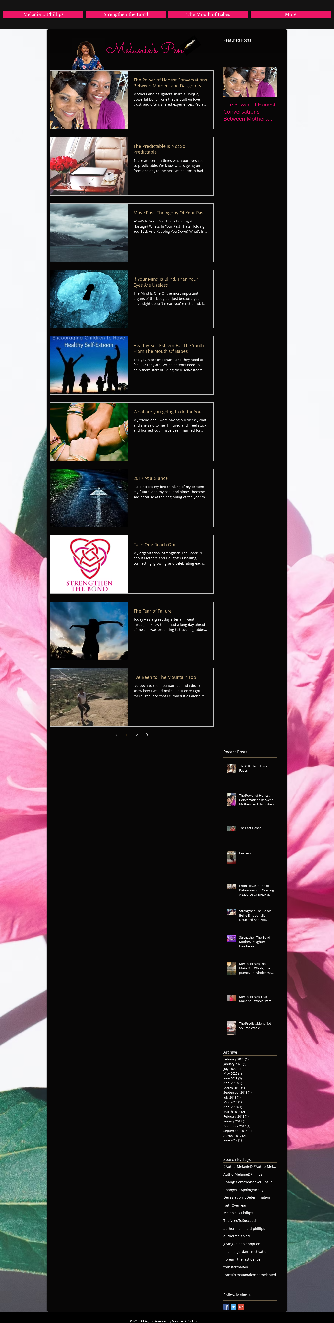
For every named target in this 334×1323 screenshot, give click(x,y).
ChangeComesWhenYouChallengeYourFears (250, 1182)
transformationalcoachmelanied (249, 1274)
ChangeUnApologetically (243, 1189)
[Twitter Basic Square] (233, 1307)
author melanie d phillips (244, 1228)
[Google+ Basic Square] (241, 1307)
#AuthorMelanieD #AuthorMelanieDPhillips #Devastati (250, 1166)
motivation (259, 1251)
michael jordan (235, 1251)
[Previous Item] (231, 82)
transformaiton (235, 1267)
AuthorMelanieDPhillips (242, 1174)
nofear (228, 1259)
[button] (272, 13)
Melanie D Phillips (238, 1212)
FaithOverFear (234, 1205)
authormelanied (236, 1236)
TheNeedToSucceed (239, 1220)
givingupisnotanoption (241, 1244)
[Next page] (147, 735)
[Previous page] (116, 735)
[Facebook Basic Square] (226, 1307)
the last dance (248, 1259)
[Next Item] (269, 82)
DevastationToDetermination (246, 1197)
